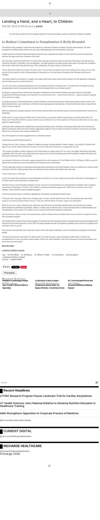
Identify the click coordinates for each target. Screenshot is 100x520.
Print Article (9, 273)
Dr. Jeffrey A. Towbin (42, 255)
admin (39, 26)
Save (24, 267)
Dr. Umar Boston (58, 255)
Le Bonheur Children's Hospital (13, 250)
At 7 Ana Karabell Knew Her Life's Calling (80, 282)
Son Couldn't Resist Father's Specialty (15, 286)
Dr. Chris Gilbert (13, 255)
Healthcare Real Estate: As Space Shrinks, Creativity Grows (49, 286)
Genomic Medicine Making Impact (80, 286)
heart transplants (72, 255)
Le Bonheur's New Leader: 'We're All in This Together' (47, 282)
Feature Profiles (16, 259)
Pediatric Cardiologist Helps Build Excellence (15, 282)
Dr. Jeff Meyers (26, 255)
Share (7, 267)
